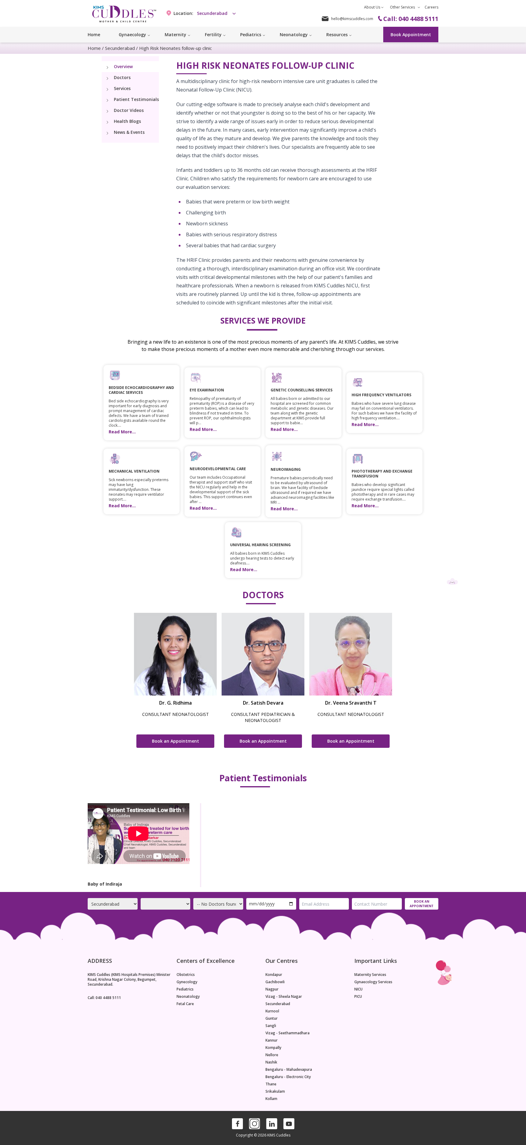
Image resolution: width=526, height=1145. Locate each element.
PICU (358, 996)
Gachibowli (275, 982)
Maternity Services (370, 974)
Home (94, 34)
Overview (123, 66)
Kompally (273, 1047)
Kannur (271, 1040)
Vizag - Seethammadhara (287, 1033)
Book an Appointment (175, 741)
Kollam (271, 1098)
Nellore (271, 1055)
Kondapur (273, 974)
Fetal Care (185, 1003)
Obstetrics (186, 974)
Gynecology (187, 982)
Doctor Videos (129, 110)
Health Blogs (127, 121)
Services (122, 88)
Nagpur (272, 989)
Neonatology (188, 996)
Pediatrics (185, 989)
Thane (270, 1084)
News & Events (129, 132)
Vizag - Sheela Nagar (283, 996)
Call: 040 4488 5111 (104, 997)
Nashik (271, 1062)
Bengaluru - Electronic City (288, 1076)
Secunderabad (120, 48)
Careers (431, 7)
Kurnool (272, 1011)
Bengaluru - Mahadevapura (288, 1069)
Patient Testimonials (136, 99)
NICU (358, 989)
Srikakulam (275, 1091)
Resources (337, 34)
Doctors (122, 77)
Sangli (270, 1025)
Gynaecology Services (373, 982)
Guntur (271, 1018)
